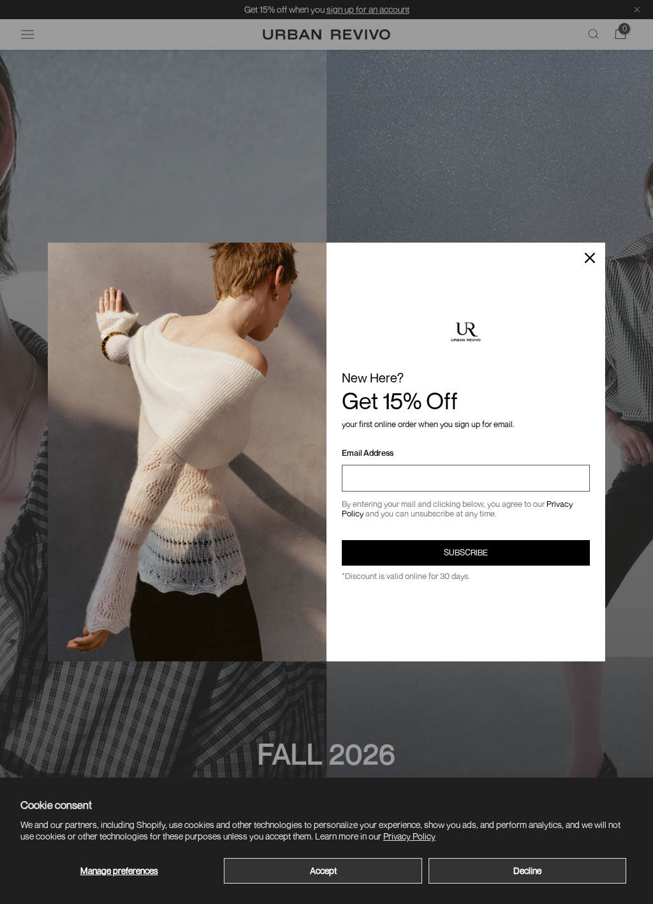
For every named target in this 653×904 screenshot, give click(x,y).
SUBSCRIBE (466, 552)
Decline (527, 870)
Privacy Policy (409, 836)
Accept (323, 870)
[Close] (590, 258)
